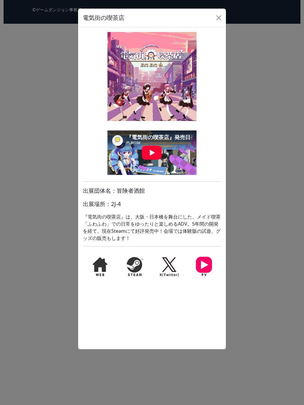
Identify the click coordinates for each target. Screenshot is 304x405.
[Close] (219, 18)
